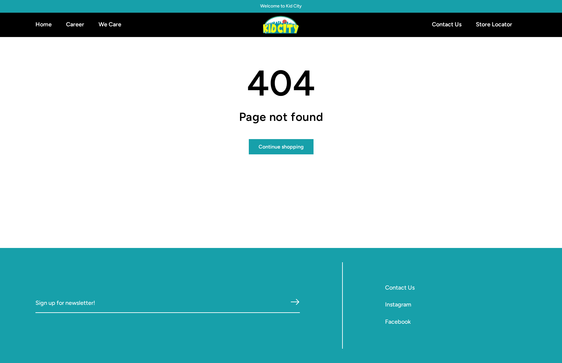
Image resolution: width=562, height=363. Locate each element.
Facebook (398, 321)
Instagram (398, 304)
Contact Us (400, 287)
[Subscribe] (295, 302)
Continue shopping (281, 147)
